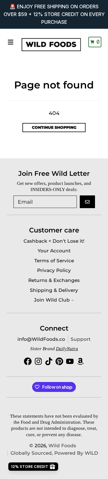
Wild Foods (62, 445)
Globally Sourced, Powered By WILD (54, 453)
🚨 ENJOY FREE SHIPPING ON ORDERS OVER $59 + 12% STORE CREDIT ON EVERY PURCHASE (54, 14)
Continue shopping (54, 127)
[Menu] (11, 42)
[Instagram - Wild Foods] (38, 361)
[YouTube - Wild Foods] (70, 361)
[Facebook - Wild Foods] (28, 361)
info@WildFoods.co (41, 339)
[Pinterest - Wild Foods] (59, 361)
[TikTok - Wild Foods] (49, 361)
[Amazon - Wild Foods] (80, 361)
